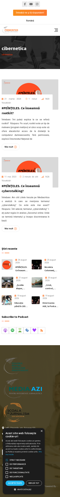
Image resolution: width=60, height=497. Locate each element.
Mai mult (9, 147)
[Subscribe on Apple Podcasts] (5, 330)
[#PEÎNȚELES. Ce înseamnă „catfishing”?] (7, 264)
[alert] (24, 461)
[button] (24, 489)
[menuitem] (30, 21)
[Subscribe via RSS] (41, 330)
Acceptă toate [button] (15, 483)
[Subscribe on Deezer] (34, 330)
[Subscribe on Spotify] (12, 330)
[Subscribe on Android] (19, 330)
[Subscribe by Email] (27, 330)
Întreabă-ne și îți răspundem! (30, 12)
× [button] (41, 431)
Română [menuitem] (30, 20)
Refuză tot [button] (34, 483)
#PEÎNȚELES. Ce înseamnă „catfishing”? (21, 270)
